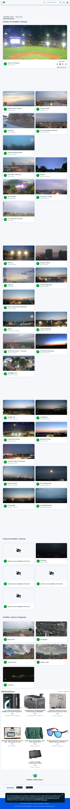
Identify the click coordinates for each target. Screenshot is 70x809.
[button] (62, 794)
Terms (22, 803)
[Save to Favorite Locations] (44, 2)
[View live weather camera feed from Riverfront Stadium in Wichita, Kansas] (35, 42)
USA (45, 803)
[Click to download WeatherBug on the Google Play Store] (29, 787)
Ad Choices (44, 800)
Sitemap (41, 803)
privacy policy (38, 798)
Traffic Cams (19, 17)
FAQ (48, 803)
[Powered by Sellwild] (66, 691)
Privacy (26, 803)
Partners (30, 803)
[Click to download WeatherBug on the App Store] (19, 787)
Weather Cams (9, 17)
